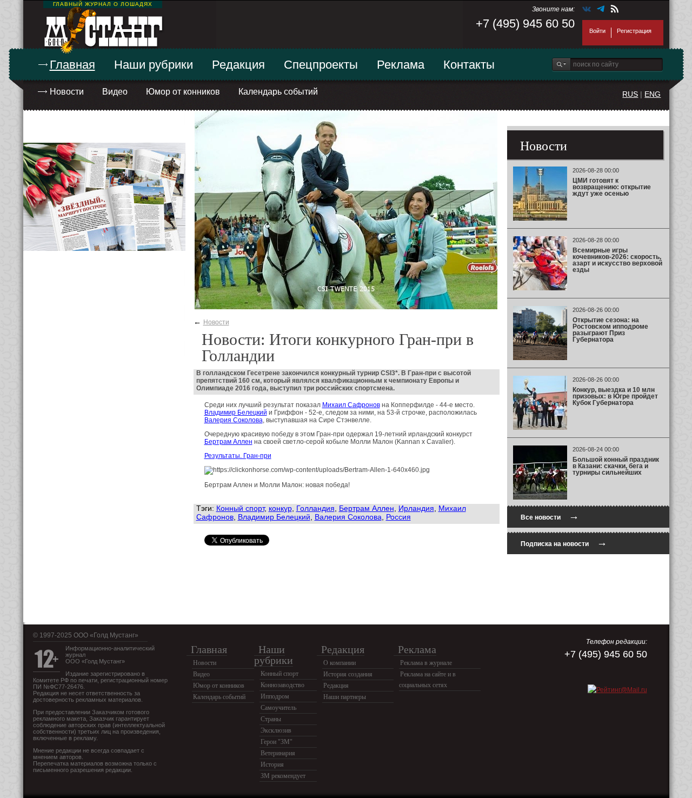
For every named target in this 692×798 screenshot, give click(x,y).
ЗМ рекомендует (283, 776)
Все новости (550, 516)
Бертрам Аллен (228, 441)
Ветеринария (278, 753)
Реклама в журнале (426, 663)
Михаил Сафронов (351, 405)
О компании (339, 663)
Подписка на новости (564, 542)
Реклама (400, 64)
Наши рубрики (153, 64)
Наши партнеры (344, 697)
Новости (67, 91)
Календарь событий (278, 91)
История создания (347, 674)
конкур (280, 508)
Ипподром (275, 696)
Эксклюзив (276, 730)
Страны (271, 719)
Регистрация (634, 31)
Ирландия (416, 508)
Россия (398, 517)
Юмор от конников (183, 91)
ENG (652, 94)
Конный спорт (240, 508)
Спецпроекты (321, 64)
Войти (597, 31)
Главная (72, 64)
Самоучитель (278, 707)
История (272, 764)
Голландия (315, 508)
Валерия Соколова (233, 420)
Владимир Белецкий (235, 412)
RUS (630, 94)
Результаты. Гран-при (237, 456)
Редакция (238, 64)
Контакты (469, 64)
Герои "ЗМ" (276, 742)
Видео (115, 91)
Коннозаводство (282, 685)
